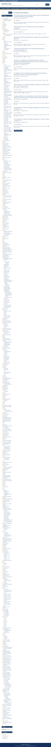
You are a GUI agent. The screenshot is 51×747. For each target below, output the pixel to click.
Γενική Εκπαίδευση (7, 332)
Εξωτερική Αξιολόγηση (7, 168)
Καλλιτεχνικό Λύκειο (7, 599)
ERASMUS (4, 25)
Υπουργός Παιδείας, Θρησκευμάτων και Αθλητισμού (7, 695)
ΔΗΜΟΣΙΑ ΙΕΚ (6, 259)
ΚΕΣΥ (3, 445)
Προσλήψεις (5, 549)
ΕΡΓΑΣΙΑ (4, 397)
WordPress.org (5, 738)
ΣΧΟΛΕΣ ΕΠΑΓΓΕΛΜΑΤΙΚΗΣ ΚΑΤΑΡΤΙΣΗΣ (7, 48)
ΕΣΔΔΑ (4, 402)
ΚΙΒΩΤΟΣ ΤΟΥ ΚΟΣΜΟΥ (7, 449)
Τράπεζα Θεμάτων (41, 91)
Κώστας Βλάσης (7, 685)
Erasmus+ (4, 26)
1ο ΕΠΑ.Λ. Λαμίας (5, 18)
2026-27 (5, 626)
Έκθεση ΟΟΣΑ (6, 87)
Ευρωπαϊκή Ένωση (7, 410)
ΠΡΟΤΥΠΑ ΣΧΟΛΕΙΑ (6, 552)
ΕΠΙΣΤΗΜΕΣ (5, 390)
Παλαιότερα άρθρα (18, 130)
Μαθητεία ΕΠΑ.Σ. (6, 491)
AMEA (4, 21)
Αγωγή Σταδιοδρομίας (24, 8)
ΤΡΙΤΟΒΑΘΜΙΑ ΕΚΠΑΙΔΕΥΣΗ (7, 647)
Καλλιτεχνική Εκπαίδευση (26, 33)
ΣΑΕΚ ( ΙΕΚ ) (6, 303)
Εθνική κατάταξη (6, 167)
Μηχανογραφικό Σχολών (8, 520)
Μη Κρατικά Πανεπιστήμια (7, 479)
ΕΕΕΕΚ (5, 313)
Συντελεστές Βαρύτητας (8, 521)
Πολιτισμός (4, 547)
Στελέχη (5, 327)
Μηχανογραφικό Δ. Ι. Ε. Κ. (8, 519)
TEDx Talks (4, 56)
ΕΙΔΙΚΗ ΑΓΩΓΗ (25, 22)
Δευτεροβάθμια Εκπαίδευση (7, 215)
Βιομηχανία (4, 189)
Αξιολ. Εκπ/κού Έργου (7, 161)
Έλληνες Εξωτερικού (7, 514)
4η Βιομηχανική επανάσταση (7, 19)
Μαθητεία (5, 490)
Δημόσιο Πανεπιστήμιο (8, 648)
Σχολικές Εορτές (5, 610)
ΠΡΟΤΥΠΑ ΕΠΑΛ (35, 91)
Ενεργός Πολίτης (6, 428)
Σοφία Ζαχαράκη (6, 683)
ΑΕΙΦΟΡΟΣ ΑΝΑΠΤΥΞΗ (6, 140)
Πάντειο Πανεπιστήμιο (7, 127)
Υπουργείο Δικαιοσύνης (7, 655)
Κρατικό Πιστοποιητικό (6, 457)
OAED (4, 39)
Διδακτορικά (5, 225)
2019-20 (5, 617)
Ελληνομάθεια (5, 346)
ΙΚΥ (3, 423)
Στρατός (5, 361)
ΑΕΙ (3, 63)
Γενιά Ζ (4, 198)
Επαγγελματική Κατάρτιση (8, 34)
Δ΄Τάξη (15, 115)
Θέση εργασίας (5, 415)
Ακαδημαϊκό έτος (5, 144)
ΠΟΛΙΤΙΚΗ (4, 545)
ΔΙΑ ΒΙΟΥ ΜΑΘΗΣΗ (6, 219)
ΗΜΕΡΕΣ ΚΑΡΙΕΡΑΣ (6, 413)
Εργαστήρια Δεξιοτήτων (6, 399)
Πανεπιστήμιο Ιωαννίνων (8, 113)
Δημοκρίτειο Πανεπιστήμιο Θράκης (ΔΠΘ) (7, 76)
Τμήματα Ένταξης (7, 317)
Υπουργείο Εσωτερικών (34, 44)
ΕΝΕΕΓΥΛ (24, 114)
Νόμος (4, 484)
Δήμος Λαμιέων (5, 217)
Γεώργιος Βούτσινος (8, 297)
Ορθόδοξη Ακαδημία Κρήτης (7, 498)
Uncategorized (5, 57)
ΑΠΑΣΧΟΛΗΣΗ (5, 171)
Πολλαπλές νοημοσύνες (7, 548)
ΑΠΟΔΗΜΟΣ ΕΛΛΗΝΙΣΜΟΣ (7, 172)
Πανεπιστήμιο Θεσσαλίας (8, 112)
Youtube (4, 62)
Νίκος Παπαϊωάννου (8, 686)
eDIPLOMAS (5, 24)
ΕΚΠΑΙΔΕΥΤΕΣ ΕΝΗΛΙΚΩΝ (7, 328)
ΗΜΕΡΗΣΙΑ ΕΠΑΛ (30, 91)
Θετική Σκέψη (5, 416)
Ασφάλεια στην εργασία (6, 177)
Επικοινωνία (39, 8)
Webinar (4, 61)
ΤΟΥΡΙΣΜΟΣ (5, 644)
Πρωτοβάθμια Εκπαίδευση (7, 560)
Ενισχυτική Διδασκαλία (6, 347)
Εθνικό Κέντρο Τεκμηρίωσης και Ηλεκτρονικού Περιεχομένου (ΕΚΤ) (7, 255)
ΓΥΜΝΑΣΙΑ (6, 553)
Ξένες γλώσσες (5, 486)
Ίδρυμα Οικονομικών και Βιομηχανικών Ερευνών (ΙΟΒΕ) (7, 421)
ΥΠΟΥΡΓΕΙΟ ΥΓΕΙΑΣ (6, 709)
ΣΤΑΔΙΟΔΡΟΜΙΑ (5, 571)
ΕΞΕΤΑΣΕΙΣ (4, 366)
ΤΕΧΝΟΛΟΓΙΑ (5, 643)
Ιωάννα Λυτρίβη (6, 692)
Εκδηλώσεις (5, 319)
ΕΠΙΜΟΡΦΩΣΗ (5, 386)
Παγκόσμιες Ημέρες (6, 500)
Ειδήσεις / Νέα (5, 308)
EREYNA (4, 28)
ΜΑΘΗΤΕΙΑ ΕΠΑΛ (7, 299)
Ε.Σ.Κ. (5, 260)
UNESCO (4, 58)
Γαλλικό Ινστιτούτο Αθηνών (7, 195)
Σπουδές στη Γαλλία (7, 196)
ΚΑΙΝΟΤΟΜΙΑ (5, 435)
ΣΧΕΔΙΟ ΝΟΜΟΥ (5, 586)
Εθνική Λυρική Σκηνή (6, 247)
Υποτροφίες (5, 649)
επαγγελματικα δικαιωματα (22, 55)
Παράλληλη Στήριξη (7, 315)
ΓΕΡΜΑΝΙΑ (4, 200)
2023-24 (5, 622)
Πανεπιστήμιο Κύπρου (7, 115)
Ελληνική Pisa (6, 325)
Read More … (18, 20)
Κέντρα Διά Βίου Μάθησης (7, 440)
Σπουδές (4, 569)
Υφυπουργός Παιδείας (33, 33)
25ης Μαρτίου (6, 612)
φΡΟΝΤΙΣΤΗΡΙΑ (5, 721)
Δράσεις (4, 237)
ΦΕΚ (38, 33)
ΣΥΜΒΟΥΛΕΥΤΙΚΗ (5, 575)
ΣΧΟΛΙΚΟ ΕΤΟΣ (28, 44)
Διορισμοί (21, 22)
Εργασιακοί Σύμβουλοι (8, 384)
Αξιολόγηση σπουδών (7, 164)
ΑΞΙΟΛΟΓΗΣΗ (5, 160)
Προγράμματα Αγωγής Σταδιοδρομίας (31, 68)
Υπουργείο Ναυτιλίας (6, 672)
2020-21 (16, 33)
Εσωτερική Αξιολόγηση (8, 169)
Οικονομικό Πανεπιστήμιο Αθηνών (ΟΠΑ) (7, 104)
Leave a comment (23, 23)
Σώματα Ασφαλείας (7, 362)
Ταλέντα (4, 633)
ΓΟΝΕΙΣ (4, 204)
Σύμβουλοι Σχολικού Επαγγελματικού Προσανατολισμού (7, 447)
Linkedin (4, 36)
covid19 (4, 23)
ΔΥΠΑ (5, 40)
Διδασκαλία (6, 324)
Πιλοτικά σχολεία (5, 543)
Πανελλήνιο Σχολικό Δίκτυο (7, 523)
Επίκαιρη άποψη (5, 385)
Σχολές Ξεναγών (5, 609)
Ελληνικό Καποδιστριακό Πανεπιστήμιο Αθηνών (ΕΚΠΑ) (8, 92)
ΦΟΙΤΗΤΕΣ (6, 137)
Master (4, 38)
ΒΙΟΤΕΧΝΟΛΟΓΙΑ (5, 190)
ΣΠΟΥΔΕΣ (4, 570)
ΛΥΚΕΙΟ (5, 530)
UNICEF (4, 59)
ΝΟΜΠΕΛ (4, 485)
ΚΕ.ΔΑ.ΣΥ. (4, 439)
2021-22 (5, 620)
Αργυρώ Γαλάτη (24, 18)
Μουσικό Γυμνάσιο (7, 601)
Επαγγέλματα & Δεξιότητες (15, 8)
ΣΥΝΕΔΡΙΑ (4, 585)
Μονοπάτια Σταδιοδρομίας (7, 480)
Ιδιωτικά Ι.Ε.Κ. (6, 273)
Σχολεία (4, 587)
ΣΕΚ (4, 605)
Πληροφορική (5, 544)
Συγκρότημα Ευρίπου (6, 574)
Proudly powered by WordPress (20, 745)
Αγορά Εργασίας (6, 30)
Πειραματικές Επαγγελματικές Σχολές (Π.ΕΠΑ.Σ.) (8, 45)
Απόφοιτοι (5, 510)
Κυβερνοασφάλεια (6, 464)
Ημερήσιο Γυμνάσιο (7, 596)
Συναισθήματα (5, 582)
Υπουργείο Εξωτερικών (6, 660)
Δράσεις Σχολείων (6, 238)
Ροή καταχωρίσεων (6, 735)
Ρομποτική (5, 400)
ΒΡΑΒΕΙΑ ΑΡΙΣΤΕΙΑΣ (6, 193)
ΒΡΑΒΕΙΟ (4, 194)
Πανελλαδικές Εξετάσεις (7, 508)
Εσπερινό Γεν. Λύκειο (7, 594)
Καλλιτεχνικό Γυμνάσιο (8, 597)
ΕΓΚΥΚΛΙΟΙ (19, 68)
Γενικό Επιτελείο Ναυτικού (7, 199)
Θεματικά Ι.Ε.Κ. (6, 272)
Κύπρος (4, 465)
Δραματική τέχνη (5, 236)
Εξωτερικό (4, 367)
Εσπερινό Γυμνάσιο (7, 595)
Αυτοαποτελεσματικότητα (7, 179)
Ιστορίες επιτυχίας (6, 434)
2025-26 (16, 22)
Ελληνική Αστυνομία (6, 338)
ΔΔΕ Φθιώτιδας (6, 4)
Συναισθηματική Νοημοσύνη (7, 584)
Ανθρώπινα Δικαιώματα (6, 149)
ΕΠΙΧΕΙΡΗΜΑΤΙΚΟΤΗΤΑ (6, 394)
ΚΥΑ (3, 461)
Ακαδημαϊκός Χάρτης (6, 145)
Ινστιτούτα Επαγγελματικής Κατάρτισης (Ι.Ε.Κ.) (7, 276)
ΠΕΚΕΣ (4, 531)
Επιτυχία (4, 392)
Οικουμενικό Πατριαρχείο (7, 496)
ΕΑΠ (3, 241)
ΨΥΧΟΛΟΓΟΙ (5, 723)
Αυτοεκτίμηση (5, 181)
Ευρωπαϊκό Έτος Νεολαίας (7, 405)
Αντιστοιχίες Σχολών (7, 65)
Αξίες (3, 158)
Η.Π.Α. (5, 370)
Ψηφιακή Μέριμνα (7, 688)
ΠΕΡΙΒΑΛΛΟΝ (5, 537)
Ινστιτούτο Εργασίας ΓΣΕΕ (7, 429)
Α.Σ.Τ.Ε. (5, 64)
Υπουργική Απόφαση (6, 717)
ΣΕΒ (3, 561)
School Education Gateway (7, 53)
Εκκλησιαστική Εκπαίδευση (7, 322)
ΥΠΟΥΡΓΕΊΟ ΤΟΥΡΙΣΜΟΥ (7, 707)
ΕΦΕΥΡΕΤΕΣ (5, 412)
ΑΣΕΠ (19, 22)
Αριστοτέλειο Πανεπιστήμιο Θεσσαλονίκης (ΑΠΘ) (7, 68)
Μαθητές (26, 103)
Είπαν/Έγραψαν (5, 318)
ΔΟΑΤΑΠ (4, 230)
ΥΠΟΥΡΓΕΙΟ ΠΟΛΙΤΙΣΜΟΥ (7, 704)
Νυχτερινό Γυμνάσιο (7, 604)
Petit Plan (4, 52)
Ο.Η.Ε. (5, 374)
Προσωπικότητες (5, 550)
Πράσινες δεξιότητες (7, 213)
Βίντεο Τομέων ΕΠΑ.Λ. (6, 188)
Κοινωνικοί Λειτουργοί (6, 454)
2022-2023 (5, 621)
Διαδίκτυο (4, 221)
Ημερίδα (5, 564)
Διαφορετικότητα (5, 224)
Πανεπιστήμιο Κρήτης (7, 114)
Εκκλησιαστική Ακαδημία (7, 320)
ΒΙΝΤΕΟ (4, 182)
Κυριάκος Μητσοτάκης (6, 468)
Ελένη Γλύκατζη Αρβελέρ (7, 334)
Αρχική (3, 8)
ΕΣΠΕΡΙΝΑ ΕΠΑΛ (20, 91)
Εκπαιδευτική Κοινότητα (7, 329)
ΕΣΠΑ (4, 404)
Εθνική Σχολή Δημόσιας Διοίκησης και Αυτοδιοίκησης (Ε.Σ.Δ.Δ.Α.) (7, 251)
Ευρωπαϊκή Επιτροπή (8, 411)
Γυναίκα (4, 205)
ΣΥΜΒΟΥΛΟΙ (6, 532)
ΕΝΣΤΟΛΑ (4, 349)
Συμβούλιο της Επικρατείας (7, 576)
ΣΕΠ (3, 565)
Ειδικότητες (6, 31)
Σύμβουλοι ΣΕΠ (6, 632)
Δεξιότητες (5, 210)
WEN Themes (34, 745)
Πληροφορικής (6, 459)
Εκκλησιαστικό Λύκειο (7, 591)
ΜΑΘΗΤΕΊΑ (6, 298)
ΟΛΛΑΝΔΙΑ (4, 497)
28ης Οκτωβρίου (6, 613)
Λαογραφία (6, 637)
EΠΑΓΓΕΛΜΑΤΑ (5, 29)
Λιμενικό (5, 355)
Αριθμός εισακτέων (7, 512)
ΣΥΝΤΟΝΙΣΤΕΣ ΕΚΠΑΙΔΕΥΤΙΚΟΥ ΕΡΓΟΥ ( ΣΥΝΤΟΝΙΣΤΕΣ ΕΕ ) (8, 535)
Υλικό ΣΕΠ (7, 8)
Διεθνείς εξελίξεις (33, 8)
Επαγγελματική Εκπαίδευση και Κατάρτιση (6, 265)
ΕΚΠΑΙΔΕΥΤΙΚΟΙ (30, 22)
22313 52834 (5, 0)
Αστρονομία (6, 391)
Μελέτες (4, 474)
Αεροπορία (6, 350)
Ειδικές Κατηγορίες (7, 513)
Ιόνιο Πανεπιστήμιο (7, 98)
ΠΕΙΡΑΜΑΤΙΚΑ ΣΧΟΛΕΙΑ (6, 527)
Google (4, 33)
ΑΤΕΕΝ (4, 178)
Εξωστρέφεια (6, 96)
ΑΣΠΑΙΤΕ (4, 176)
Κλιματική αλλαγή (5, 453)
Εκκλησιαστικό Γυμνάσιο (8, 590)
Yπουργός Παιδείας (7, 678)
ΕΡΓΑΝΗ (4, 396)
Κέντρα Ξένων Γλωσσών (7, 441)
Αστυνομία (5, 353)
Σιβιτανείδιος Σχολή (7, 304)
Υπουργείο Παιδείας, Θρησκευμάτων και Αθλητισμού (6, 690)
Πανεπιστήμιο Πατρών (7, 121)
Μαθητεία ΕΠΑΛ (5, 469)
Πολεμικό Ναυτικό (7, 356)
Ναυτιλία (4, 481)
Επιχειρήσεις (5, 395)
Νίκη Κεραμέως (6, 681)
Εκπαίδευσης (6, 579)
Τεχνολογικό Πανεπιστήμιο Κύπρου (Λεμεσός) (7, 134)
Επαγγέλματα (5, 377)
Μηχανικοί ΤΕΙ (21, 56)
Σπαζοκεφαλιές (5, 568)
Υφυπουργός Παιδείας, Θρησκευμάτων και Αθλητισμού (39, 55)
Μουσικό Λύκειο (6, 602)
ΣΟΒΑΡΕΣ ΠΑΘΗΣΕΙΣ (6, 566)
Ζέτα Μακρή (35, 22)
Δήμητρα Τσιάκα (5, 216)
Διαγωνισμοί (5, 220)
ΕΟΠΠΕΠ (4, 375)
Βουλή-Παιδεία (16, 56)
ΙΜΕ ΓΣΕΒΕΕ (5, 424)
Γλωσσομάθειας (6, 458)
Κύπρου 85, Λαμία (14, 0)
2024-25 (16, 55)
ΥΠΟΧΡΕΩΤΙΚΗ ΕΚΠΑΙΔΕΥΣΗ (7, 718)
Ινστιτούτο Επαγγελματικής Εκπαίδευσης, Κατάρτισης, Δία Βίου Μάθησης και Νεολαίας (8, 280)
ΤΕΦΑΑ (5, 132)
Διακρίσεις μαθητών (6, 222)
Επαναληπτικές (6, 515)
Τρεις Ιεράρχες (6, 615)
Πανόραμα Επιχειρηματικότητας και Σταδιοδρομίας (6, 525)
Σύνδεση (4, 734)
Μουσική (5, 638)
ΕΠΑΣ (5, 592)
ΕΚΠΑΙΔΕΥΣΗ (20, 44)
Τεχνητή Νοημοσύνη (7, 20)
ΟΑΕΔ (4, 489)
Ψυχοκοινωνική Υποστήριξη (41, 103)
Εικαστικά (5, 636)
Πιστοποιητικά (7, 35)
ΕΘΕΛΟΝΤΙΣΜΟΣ (5, 243)
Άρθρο (4, 173)
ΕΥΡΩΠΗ (4, 408)
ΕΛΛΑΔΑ (4, 337)
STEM (4, 54)
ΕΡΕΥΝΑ (4, 401)
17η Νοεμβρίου (6, 611)
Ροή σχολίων (5, 737)
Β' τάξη (21, 92)
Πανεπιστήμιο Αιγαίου (7, 106)
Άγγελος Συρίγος (7, 679)
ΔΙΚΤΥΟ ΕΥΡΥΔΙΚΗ (6, 228)
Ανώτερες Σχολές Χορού (7, 157)
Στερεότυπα (5, 573)
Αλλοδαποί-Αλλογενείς (8, 509)
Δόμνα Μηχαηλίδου (8, 702)
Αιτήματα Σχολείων (6, 143)
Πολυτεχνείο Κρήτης (7, 128)
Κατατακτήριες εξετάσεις (8, 99)
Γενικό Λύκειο (6, 589)
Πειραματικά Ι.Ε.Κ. (7, 301)
